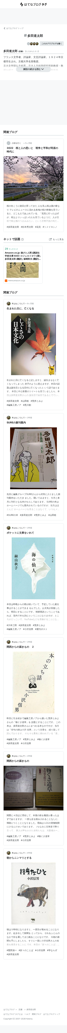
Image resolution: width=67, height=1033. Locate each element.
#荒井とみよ (37, 401)
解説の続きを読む (32, 69)
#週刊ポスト (41, 629)
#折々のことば (26, 950)
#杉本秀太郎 (27, 227)
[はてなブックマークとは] (22, 239)
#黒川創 (27, 405)
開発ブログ (36, 1014)
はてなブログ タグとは (13, 1014)
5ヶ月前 (28, 143)
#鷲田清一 (12, 950)
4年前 (29, 853)
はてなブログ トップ (15, 28)
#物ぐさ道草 (43, 739)
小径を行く (17, 143)
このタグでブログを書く (51, 43)
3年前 (29, 417)
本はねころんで (18, 303)
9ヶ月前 (30, 303)
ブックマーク (11, 248)
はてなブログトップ (51, 1014)
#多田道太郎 (13, 227)
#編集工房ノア (14, 405)
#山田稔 (25, 401)
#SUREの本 (12, 515)
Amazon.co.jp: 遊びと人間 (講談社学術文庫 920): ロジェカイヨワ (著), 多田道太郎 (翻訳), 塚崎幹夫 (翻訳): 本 (23, 255)
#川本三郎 (12, 625)
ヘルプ (27, 1014)
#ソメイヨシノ (50, 227)
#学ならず (52, 950)
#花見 (38, 227)
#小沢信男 (28, 629)
